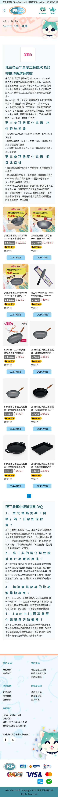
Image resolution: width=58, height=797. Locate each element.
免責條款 (35, 699)
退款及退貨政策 (38, 673)
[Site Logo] (17, 10)
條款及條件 (36, 692)
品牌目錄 (14, 21)
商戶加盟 (7, 673)
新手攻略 (7, 692)
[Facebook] (5, 739)
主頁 (5, 21)
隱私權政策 (36, 695)
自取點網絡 (36, 676)
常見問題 (7, 695)
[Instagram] (13, 739)
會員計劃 (7, 699)
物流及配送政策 (38, 669)
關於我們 (7, 669)
